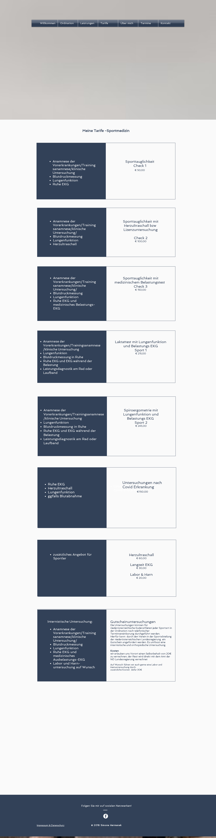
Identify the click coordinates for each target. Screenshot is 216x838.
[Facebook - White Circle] (105, 816)
